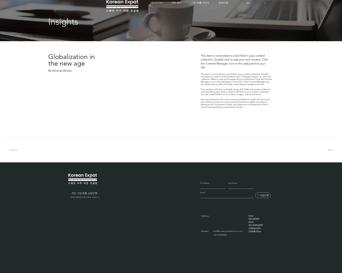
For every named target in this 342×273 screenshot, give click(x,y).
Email (202, 192)
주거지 (251, 222)
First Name (204, 183)
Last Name (232, 183)
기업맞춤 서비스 (254, 231)
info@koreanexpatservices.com (228, 231)
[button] (176, 2)
